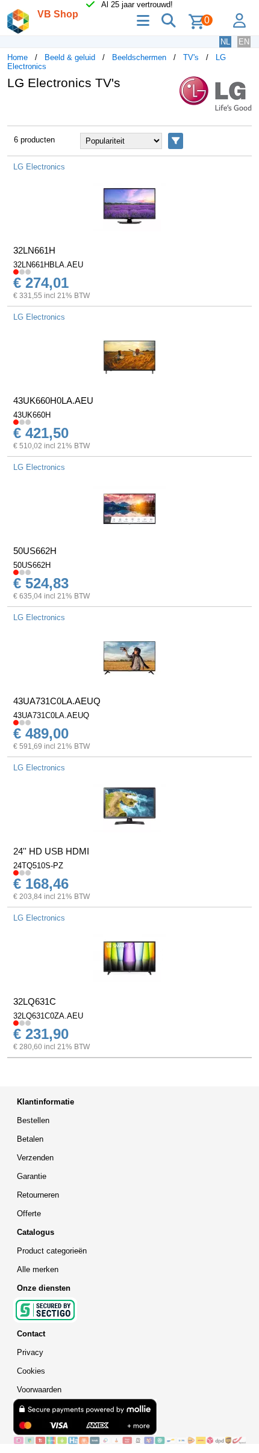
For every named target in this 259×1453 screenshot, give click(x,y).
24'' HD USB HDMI (51, 851)
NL (225, 41)
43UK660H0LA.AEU (53, 400)
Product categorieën (52, 1250)
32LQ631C (34, 1001)
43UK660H (32, 414)
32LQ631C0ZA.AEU (48, 1015)
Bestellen (33, 1120)
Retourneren (38, 1194)
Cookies (31, 1370)
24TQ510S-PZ (38, 865)
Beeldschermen (139, 57)
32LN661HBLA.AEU (48, 264)
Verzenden (35, 1157)
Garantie (31, 1176)
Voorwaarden (39, 1389)
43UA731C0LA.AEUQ (57, 701)
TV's (191, 57)
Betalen (30, 1139)
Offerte (29, 1213)
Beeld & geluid (70, 57)
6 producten (34, 139)
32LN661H (34, 250)
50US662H (35, 551)
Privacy (30, 1352)
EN (244, 41)
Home (17, 57)
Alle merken (37, 1269)
